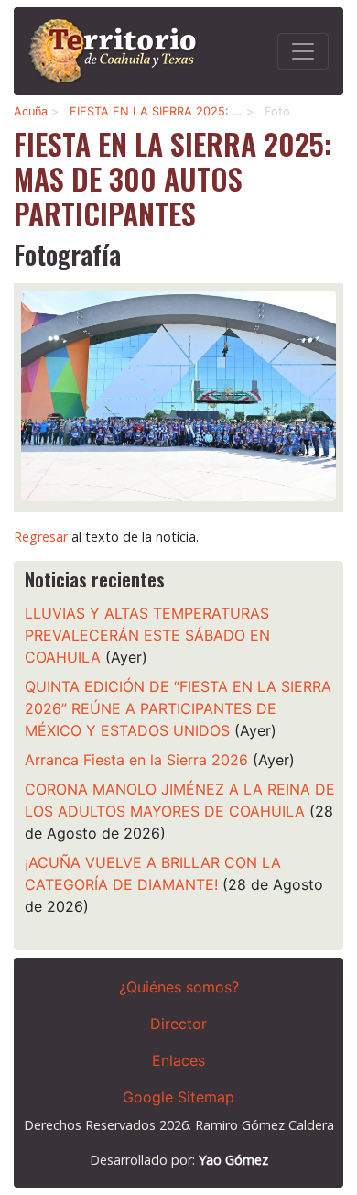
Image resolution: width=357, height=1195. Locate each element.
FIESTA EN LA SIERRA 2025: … (156, 111)
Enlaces (178, 1060)
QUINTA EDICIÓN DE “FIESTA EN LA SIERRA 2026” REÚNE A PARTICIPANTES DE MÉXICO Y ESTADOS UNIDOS (178, 708)
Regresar (41, 536)
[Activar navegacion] (303, 51)
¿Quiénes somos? (179, 987)
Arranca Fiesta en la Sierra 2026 (136, 760)
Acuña (31, 111)
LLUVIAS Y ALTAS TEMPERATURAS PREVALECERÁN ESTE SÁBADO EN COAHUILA (147, 635)
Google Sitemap (178, 1097)
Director (178, 1023)
